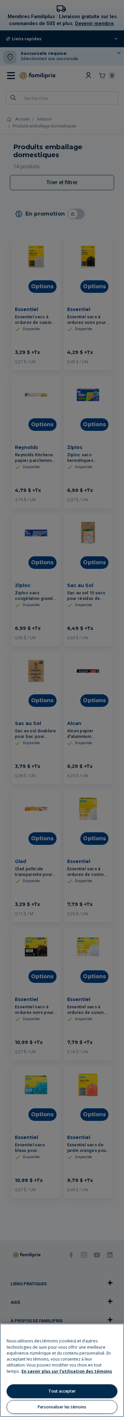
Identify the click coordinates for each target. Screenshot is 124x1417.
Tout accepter (62, 1391)
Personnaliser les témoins (62, 1407)
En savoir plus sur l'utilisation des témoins (66, 1371)
